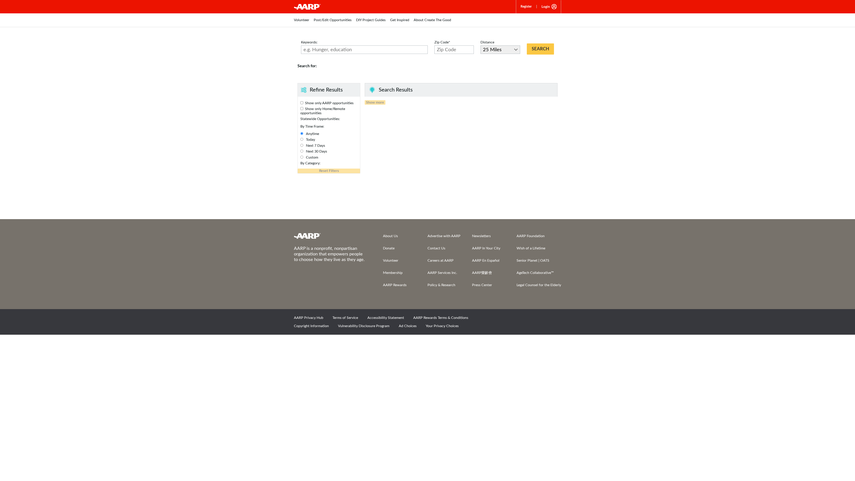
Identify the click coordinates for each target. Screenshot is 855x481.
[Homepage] (307, 6)
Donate (389, 248)
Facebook (510, 319)
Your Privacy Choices (442, 326)
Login (546, 6)
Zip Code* (442, 42)
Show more (375, 102)
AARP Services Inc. (442, 273)
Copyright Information (311, 326)
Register (526, 6)
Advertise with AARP (444, 236)
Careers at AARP (441, 260)
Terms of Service (345, 318)
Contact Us (436, 248)
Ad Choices (408, 326)
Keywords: (309, 42)
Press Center (482, 285)
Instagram (540, 319)
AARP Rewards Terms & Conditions (440, 318)
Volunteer (390, 260)
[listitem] (301, 22)
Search (540, 49)
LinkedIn (555, 319)
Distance (487, 42)
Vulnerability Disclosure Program (363, 326)
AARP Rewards (395, 285)
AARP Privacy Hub (308, 318)
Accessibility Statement (385, 318)
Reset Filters (329, 171)
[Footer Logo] (329, 235)
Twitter (525, 319)
